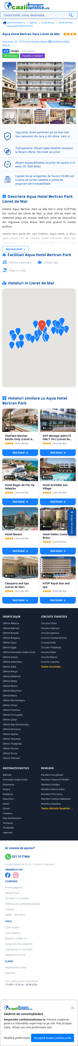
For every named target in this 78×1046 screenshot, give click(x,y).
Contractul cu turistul (18, 949)
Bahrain (7, 774)
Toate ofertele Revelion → (57, 808)
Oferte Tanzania (11, 738)
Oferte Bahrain (11, 628)
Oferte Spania (10, 734)
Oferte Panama (11, 710)
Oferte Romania (12, 729)
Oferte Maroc (10, 686)
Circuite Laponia (50, 661)
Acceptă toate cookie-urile (52, 1038)
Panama (7, 813)
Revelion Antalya (50, 784)
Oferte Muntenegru (14, 700)
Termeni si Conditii (17, 898)
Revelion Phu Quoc (51, 794)
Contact (10, 909)
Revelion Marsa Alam (53, 789)
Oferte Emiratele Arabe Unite (19, 652)
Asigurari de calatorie (19, 944)
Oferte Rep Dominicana (16, 724)
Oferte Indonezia (12, 661)
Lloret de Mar (66, 22)
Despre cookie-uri (16, 938)
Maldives (8, 794)
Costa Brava (47, 22)
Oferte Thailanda (12, 743)
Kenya (6, 789)
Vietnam (7, 832)
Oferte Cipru (10, 642)
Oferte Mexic (10, 695)
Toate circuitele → (52, 666)
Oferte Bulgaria (11, 637)
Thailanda (8, 827)
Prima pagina (13, 887)
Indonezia (8, 784)
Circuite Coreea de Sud (53, 637)
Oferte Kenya (10, 671)
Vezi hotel (18, 452)
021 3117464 (20, 856)
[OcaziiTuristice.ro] (27, 5)
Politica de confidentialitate (22, 904)
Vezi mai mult (14, 249)
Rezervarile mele (15, 967)
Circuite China (49, 623)
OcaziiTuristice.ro (15, 22)
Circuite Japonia (50, 633)
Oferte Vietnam (11, 758)
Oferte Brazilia (11, 633)
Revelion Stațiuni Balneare (55, 798)
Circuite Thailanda (51, 647)
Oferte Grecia (10, 657)
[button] (35, 324)
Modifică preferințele (17, 1038)
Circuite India (48, 642)
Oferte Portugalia (12, 714)
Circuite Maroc (49, 657)
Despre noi (12, 893)
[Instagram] (15, 875)
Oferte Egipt (9, 647)
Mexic (6, 803)
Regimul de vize (15, 955)
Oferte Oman (10, 705)
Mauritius (8, 798)
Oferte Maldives (12, 676)
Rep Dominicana (12, 818)
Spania (33, 22)
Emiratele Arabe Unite (15, 779)
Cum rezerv (12, 927)
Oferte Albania (11, 623)
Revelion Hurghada (52, 774)
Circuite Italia (48, 652)
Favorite (10, 973)
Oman (6, 808)
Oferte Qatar (10, 719)
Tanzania (8, 823)
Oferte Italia (9, 666)
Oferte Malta (10, 681)
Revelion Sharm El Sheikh (55, 779)
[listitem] (9, 116)
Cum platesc (13, 933)
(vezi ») (65, 136)
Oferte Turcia (10, 753)
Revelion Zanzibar (51, 803)
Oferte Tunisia (10, 748)
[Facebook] (7, 875)
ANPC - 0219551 (15, 915)
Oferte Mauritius (12, 690)
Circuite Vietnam (50, 628)
